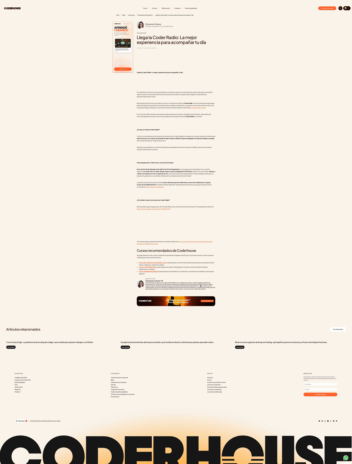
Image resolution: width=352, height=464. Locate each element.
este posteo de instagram (155, 187)
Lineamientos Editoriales (214, 392)
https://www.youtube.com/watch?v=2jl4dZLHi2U (153, 209)
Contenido (131, 15)
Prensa (209, 380)
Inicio (117, 15)
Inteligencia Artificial (21, 377)
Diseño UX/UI (19, 387)
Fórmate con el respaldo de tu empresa (123, 394)
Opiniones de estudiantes (118, 382)
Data (16, 384)
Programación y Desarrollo (23, 380)
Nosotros (210, 377)
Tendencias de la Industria (144, 15)
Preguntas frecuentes (117, 389)
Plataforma (114, 387)
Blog (123, 15)
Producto (17, 392)
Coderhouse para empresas (119, 377)
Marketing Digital (20, 382)
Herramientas (115, 396)
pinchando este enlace (197, 108)
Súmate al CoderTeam (214, 384)
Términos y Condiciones (214, 389)
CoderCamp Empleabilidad (119, 392)
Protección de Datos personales (217, 387)
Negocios (18, 389)
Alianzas (113, 384)
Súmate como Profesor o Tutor (216, 382)
